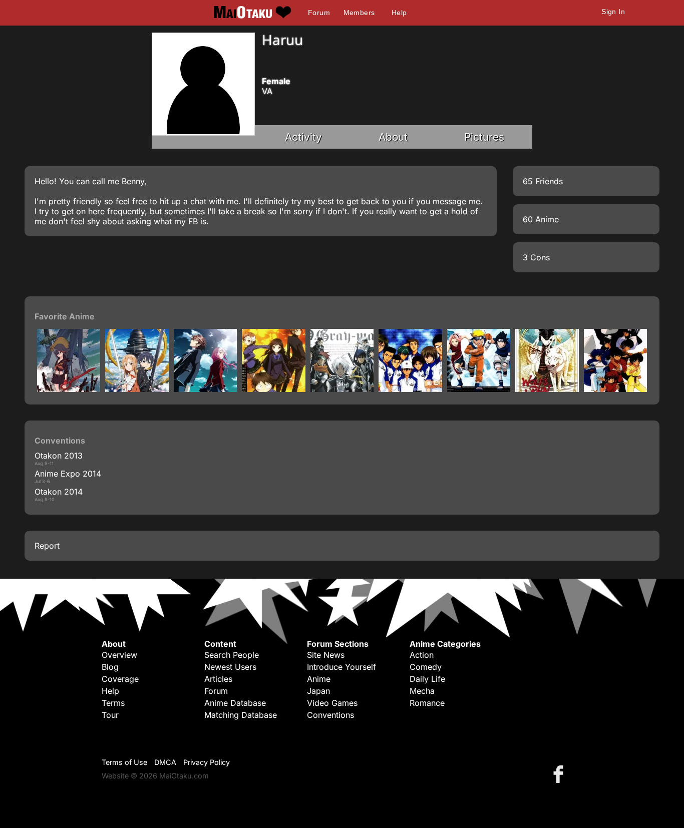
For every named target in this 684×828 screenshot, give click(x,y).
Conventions (330, 715)
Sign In (613, 12)
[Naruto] (478, 389)
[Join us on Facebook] (560, 773)
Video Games (332, 703)
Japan (318, 691)
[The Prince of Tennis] (410, 389)
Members (359, 13)
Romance (427, 703)
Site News (326, 655)
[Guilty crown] (205, 389)
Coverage (120, 679)
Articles (218, 679)
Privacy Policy (206, 762)
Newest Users (230, 667)
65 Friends (543, 181)
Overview (119, 655)
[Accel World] (273, 389)
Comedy (426, 667)
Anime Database (235, 703)
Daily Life (427, 679)
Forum (319, 13)
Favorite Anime (65, 316)
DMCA (165, 762)
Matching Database (240, 715)
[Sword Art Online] (136, 389)
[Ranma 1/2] (615, 389)
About (393, 137)
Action (422, 655)
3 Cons (536, 257)
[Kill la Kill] (68, 389)
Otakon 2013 (59, 456)
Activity (303, 137)
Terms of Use (124, 762)
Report (47, 546)
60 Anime (541, 219)
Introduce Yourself (341, 667)
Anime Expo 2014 (68, 474)
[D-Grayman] (342, 389)
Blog (110, 667)
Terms (113, 703)
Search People (231, 655)
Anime (318, 679)
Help (399, 13)
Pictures (484, 137)
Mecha (422, 691)
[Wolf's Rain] (546, 389)
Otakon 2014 (59, 492)
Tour (110, 715)
